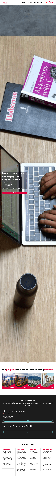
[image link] (4, 2)
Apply (51, 2)
